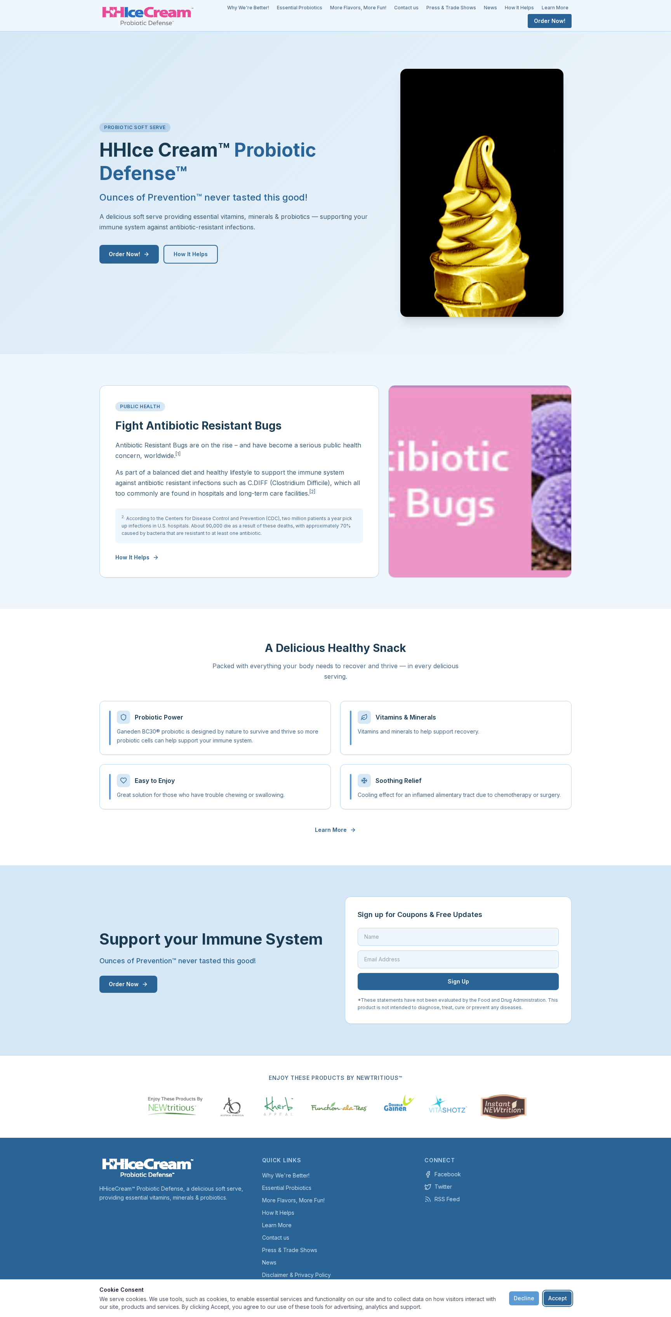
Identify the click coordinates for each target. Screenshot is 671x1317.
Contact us (406, 7)
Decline (524, 1298)
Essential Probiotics (299, 7)
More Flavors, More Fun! (358, 7)
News (490, 7)
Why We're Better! (248, 7)
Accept (557, 1298)
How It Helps (519, 7)
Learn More (555, 7)
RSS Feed (447, 1199)
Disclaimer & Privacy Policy (296, 1275)
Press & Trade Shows (451, 7)
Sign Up (458, 981)
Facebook (448, 1174)
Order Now (124, 984)
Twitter (443, 1186)
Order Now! (549, 20)
